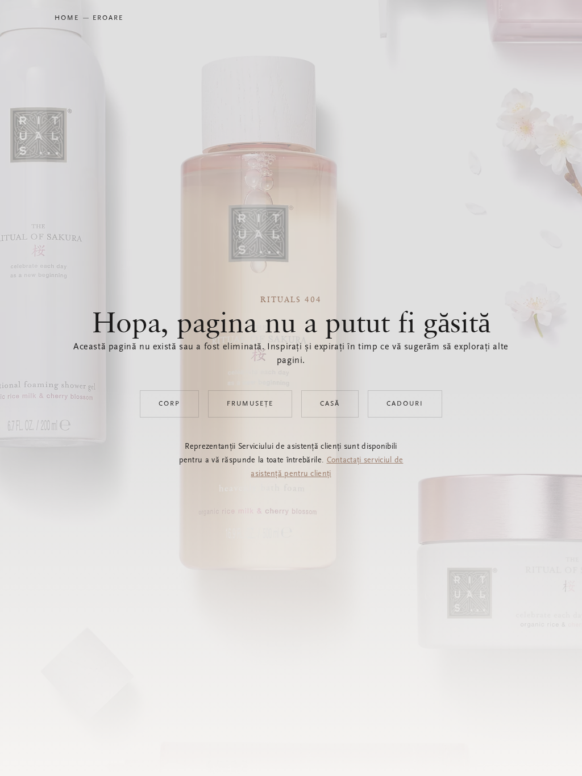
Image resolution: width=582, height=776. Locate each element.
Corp (169, 403)
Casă (330, 403)
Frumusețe (250, 403)
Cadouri (404, 403)
